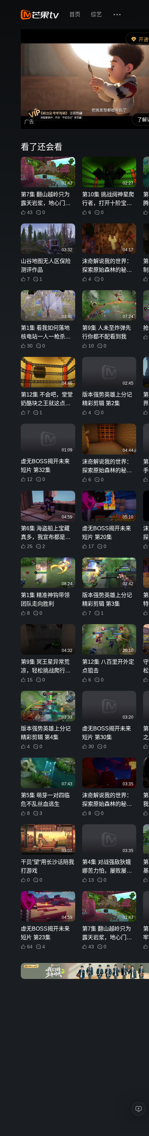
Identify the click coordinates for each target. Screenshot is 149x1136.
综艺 (96, 14)
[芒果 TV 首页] (40, 14)
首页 (74, 14)
